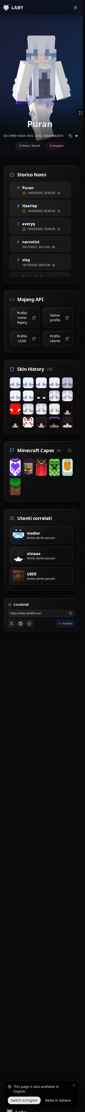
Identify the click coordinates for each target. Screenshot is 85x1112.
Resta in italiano (58, 1100)
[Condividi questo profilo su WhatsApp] (29, 623)
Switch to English (24, 1100)
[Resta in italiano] (74, 1085)
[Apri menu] (75, 7)
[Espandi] (80, 113)
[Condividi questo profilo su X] (11, 623)
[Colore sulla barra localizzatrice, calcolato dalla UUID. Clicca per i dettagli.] (76, 135)
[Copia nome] (39, 188)
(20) (49, 369)
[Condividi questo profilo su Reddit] (20, 623)
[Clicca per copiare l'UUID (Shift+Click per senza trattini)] (70, 135)
